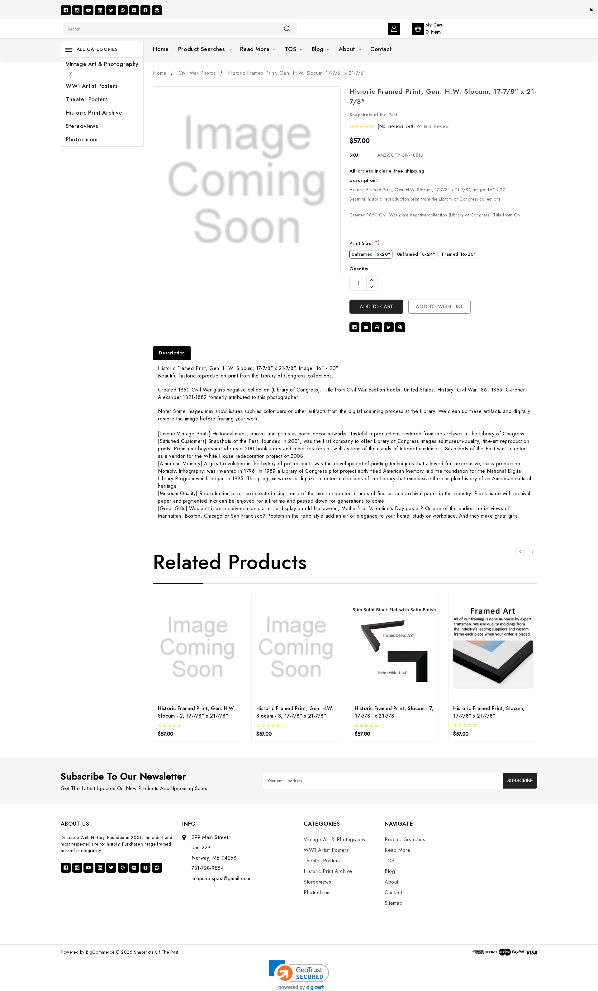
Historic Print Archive (94, 113)
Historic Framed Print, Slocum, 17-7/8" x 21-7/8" (488, 712)
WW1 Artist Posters (92, 86)
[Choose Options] (181, 640)
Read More (254, 49)
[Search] (287, 28)
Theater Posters (87, 99)
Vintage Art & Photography (102, 64)
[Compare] (214, 640)
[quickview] (198, 640)
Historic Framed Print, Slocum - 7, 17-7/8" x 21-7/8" (394, 712)
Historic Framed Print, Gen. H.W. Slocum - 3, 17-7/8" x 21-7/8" (294, 712)
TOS (291, 49)
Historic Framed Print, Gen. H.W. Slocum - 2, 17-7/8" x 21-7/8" (196, 712)
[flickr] (134, 10)
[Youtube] (88, 10)
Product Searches (201, 49)
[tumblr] (145, 10)
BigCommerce (100, 952)
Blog (318, 49)
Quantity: (359, 268)
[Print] (377, 327)
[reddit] (157, 10)
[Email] (366, 327)
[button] (299, 975)
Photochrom (82, 139)
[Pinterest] (123, 10)
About (347, 49)
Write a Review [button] (432, 126)
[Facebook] (66, 10)
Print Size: (364, 243)
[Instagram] (77, 10)
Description (172, 352)
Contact (381, 49)
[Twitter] (111, 10)
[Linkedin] (100, 10)
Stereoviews (82, 126)
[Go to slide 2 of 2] (520, 551)
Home (160, 49)
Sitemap (393, 903)
